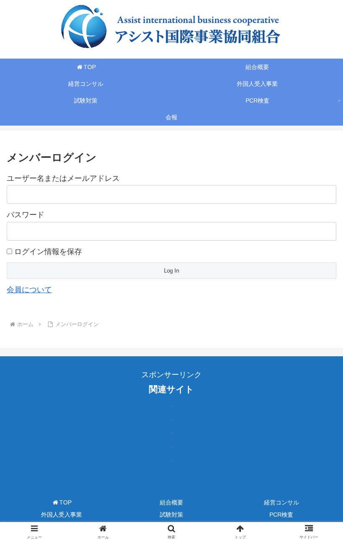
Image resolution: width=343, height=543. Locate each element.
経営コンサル (281, 502)
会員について (29, 290)
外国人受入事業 (61, 514)
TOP (65, 502)
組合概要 (171, 502)
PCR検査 (281, 514)
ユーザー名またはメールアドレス (63, 178)
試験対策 (171, 514)
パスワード (25, 215)
